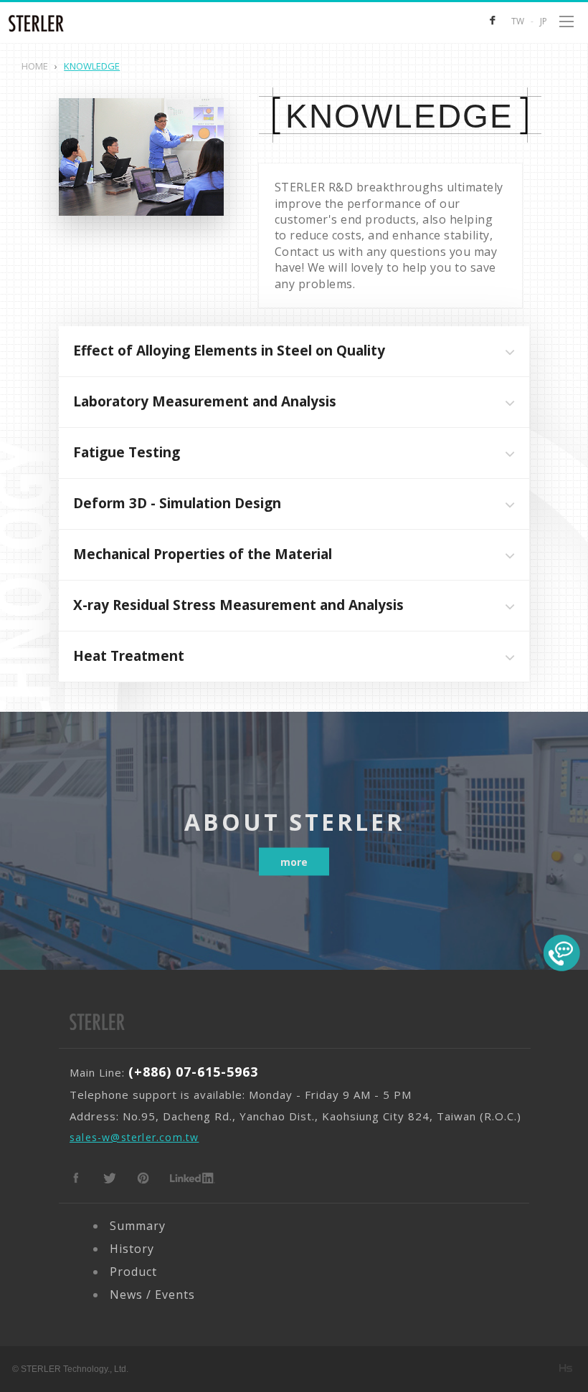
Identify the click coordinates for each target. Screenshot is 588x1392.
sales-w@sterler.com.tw (134, 1137)
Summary (138, 1226)
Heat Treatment (128, 656)
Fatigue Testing (126, 452)
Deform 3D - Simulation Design (177, 503)
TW (517, 21)
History (132, 1249)
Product (133, 1271)
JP (543, 21)
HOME (35, 65)
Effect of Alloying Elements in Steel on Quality (229, 350)
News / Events (152, 1294)
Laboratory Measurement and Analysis (204, 401)
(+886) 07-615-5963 (193, 1071)
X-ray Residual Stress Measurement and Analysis (238, 605)
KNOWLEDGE (399, 116)
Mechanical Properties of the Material (202, 554)
